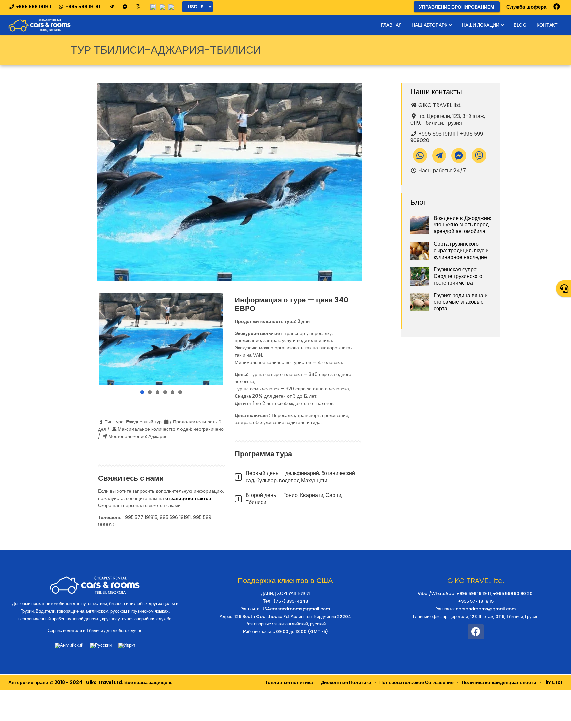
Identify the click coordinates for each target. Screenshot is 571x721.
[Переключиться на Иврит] (127, 645)
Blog (520, 25)
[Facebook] (557, 6)
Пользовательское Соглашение (416, 682)
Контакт (547, 25)
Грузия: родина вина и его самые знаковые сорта (461, 302)
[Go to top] (560, 695)
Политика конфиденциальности (499, 682)
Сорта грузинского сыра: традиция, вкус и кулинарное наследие (461, 250)
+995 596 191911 (33, 6)
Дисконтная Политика (346, 682)
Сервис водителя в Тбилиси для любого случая (95, 630)
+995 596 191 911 (83, 6)
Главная (391, 25)
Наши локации (480, 25)
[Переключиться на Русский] (101, 645)
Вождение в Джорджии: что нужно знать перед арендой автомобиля (462, 224)
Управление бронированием (456, 7)
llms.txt (553, 682)
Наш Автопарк (429, 25)
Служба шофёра (526, 6)
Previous (89, 339)
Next (233, 339)
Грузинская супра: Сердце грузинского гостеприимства (458, 276)
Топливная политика (289, 682)
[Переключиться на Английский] (69, 645)
